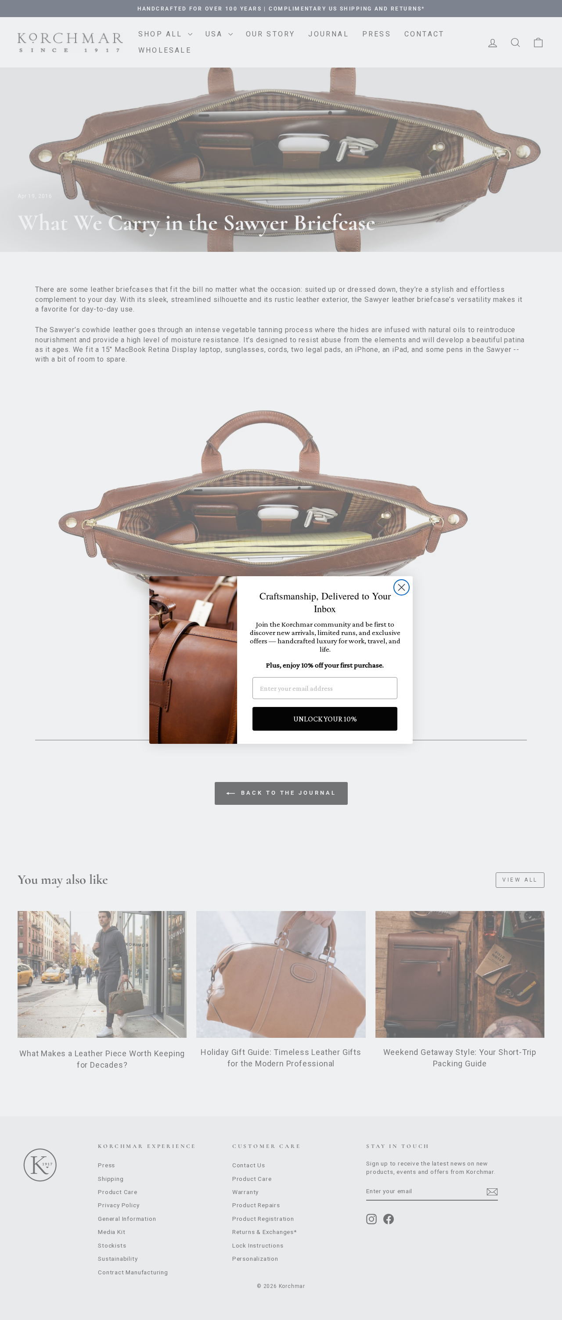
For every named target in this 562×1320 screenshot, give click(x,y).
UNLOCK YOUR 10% (325, 718)
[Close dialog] (401, 587)
